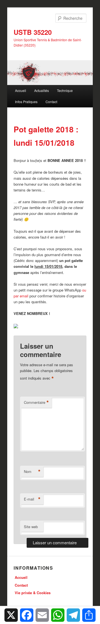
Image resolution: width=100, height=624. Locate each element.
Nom (32, 471)
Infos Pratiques (26, 101)
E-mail (32, 499)
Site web (31, 526)
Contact (51, 101)
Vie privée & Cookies (33, 592)
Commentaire (36, 402)
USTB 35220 (33, 32)
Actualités (41, 90)
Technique (65, 90)
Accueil (20, 90)
